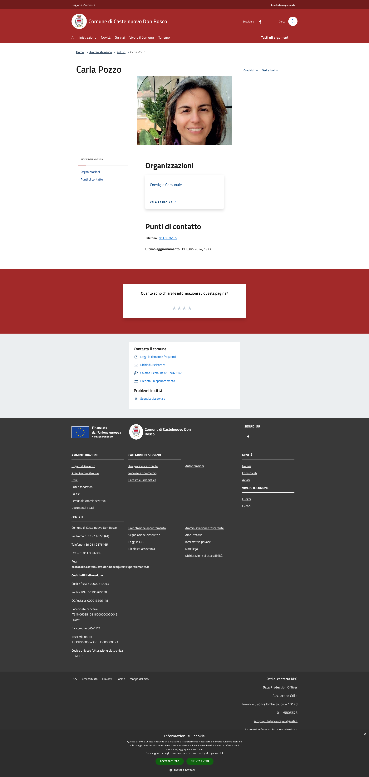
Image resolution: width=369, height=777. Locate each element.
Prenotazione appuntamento (147, 528)
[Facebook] (259, 21)
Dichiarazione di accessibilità (204, 555)
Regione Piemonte (83, 5)
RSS (74, 679)
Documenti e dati (82, 507)
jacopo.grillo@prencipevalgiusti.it (276, 721)
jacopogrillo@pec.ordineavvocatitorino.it (271, 729)
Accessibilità (89, 679)
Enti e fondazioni (82, 487)
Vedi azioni (268, 70)
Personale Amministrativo (88, 500)
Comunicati (249, 473)
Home (80, 52)
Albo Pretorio (193, 535)
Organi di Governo (83, 466)
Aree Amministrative (85, 473)
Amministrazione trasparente (204, 528)
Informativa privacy (198, 541)
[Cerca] (293, 21)
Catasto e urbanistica (142, 480)
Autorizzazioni (194, 466)
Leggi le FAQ (136, 541)
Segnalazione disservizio (144, 535)
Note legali (192, 548)
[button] (184, 770)
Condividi (249, 70)
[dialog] (184, 753)
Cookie (120, 679)
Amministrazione (100, 52)
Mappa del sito (139, 679)
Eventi (246, 506)
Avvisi (246, 480)
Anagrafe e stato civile (143, 466)
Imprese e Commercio (142, 473)
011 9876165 (168, 238)
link (221, 753)
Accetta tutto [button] (169, 761)
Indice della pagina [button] (92, 159)
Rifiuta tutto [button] (200, 761)
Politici (121, 52)
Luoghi (246, 499)
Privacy (107, 679)
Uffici (74, 480)
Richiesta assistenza (141, 548)
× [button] (364, 734)
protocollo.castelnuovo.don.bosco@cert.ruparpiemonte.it (110, 566)
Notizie (246, 466)
